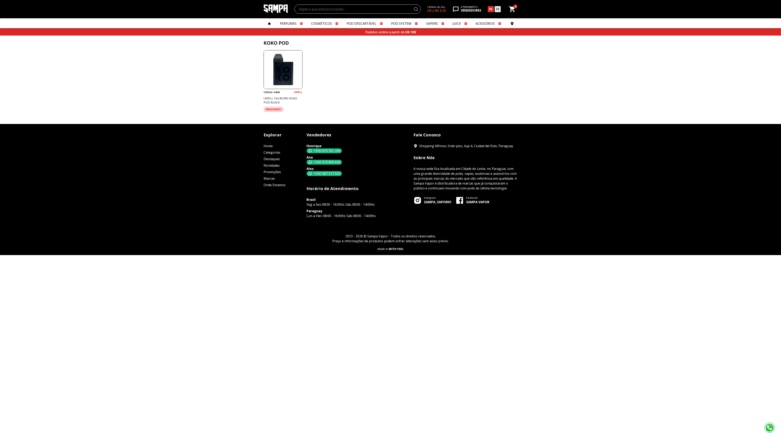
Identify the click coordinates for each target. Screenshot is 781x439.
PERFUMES (288, 23)
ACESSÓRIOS (485, 23)
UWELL (298, 92)
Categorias (272, 152)
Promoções (272, 172)
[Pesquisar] (416, 9)
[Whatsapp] (769, 427)
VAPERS (432, 23)
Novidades (272, 165)
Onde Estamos (275, 185)
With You (396, 249)
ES (497, 9)
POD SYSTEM (401, 23)
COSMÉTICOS (321, 23)
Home (268, 146)
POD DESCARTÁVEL (361, 23)
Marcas (269, 178)
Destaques (272, 159)
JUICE (457, 23)
